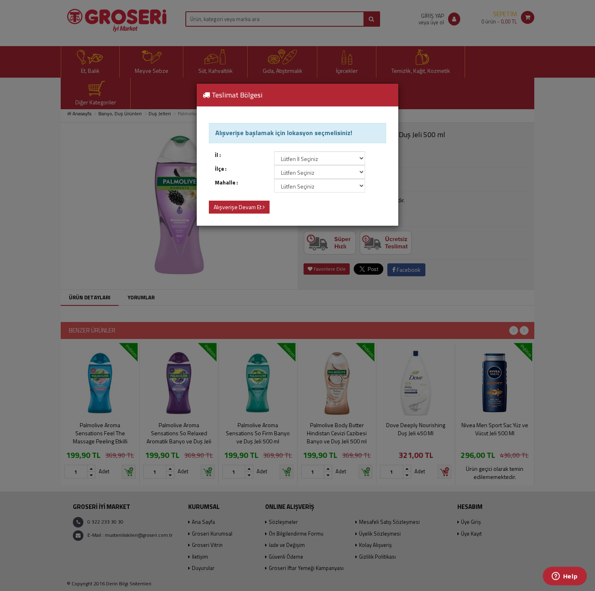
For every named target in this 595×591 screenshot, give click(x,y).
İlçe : (221, 169)
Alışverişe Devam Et (238, 207)
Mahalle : (226, 182)
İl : (218, 155)
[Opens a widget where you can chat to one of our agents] (564, 577)
